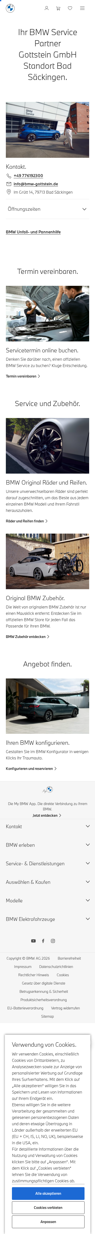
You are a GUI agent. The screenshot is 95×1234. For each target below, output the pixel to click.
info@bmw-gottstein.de (36, 183)
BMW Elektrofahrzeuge (30, 919)
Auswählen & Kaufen (28, 882)
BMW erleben (20, 845)
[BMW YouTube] (33, 941)
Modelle (14, 900)
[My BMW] (47, 8)
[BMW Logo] (10, 8)
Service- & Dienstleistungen (35, 863)
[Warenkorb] (59, 8)
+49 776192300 (28, 175)
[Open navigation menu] (82, 8)
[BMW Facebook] (43, 941)
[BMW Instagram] (52, 941)
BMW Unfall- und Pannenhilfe (33, 231)
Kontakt (14, 826)
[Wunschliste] (70, 8)
